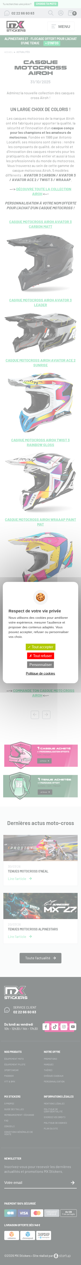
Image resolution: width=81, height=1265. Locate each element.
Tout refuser (42, 656)
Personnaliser (40, 665)
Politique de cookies (40, 673)
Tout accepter (42, 647)
